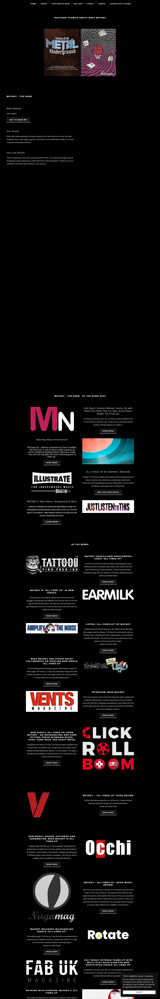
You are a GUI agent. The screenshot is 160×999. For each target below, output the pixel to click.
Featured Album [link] (60, 4)
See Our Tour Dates (108, 492)
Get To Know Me (18, 120)
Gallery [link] (78, 4)
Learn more (52, 522)
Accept (139, 992)
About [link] (44, 4)
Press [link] (90, 4)
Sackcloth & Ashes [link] (120, 4)
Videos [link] (101, 4)
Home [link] (33, 4)
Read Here (108, 431)
